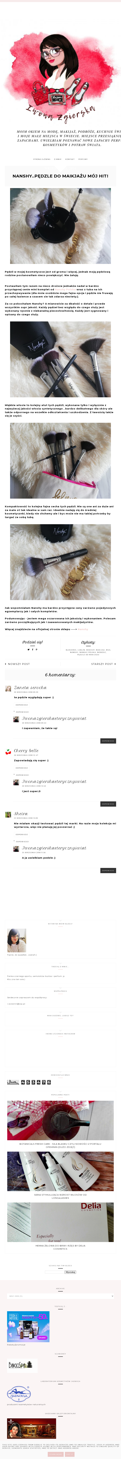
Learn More (55, 1454)
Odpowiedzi (22, 712)
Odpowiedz (22, 705)
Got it (69, 1454)
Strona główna (41, 159)
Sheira (21, 813)
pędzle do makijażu (88, 655)
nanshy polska (88, 652)
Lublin (81, 650)
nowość (101, 652)
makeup (90, 650)
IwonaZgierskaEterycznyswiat (54, 718)
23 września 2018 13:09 (26, 818)
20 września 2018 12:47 (26, 755)
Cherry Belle (26, 750)
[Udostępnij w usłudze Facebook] (33, 649)
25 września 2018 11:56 (34, 852)
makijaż (100, 650)
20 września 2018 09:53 (34, 723)
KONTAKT (70, 159)
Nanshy (83, 629)
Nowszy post (19, 663)
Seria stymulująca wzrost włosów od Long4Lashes (60, 1196)
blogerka (71, 650)
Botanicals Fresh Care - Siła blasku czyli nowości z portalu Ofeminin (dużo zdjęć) (60, 1145)
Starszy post (102, 663)
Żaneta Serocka (30, 687)
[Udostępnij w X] (29, 649)
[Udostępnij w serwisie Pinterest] (36, 649)
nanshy (74, 652)
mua (108, 650)
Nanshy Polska (65, 289)
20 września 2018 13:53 (34, 786)
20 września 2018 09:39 (26, 692)
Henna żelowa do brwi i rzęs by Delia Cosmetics (60, 1247)
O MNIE (58, 159)
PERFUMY (83, 159)
